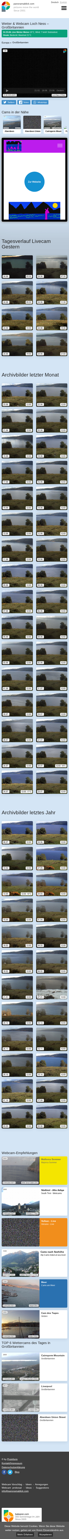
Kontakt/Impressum (12, 1463)
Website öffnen (34, 182)
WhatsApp (42, 102)
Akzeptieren (45, 1534)
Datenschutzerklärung (13, 1467)
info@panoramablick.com (15, 1491)
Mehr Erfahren (25, 1534)
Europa (5, 42)
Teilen (26, 102)
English (63, 2)
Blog (17, 1472)
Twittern (11, 102)
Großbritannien (20, 42)
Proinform (12, 1459)
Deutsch (55, 2)
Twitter (10, 1472)
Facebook (4, 1472)
